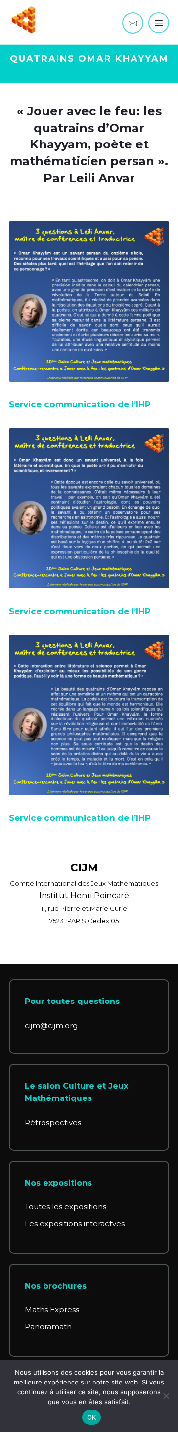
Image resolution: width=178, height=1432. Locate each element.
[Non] (166, 1396)
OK (91, 1417)
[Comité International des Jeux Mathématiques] (24, 20)
